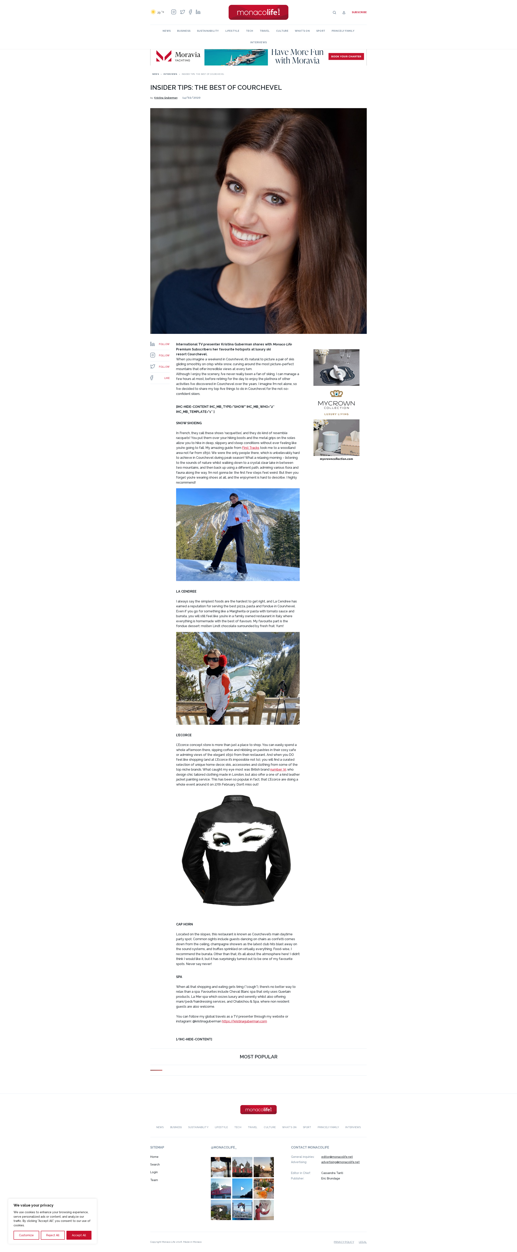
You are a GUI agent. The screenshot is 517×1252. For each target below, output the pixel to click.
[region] (52, 1221)
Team (154, 1180)
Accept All (79, 1235)
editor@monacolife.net (337, 1156)
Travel (265, 31)
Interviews (258, 42)
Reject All (52, 1235)
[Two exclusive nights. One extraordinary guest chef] (221, 1167)
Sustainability (208, 31)
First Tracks (250, 448)
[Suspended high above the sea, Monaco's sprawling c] (221, 1210)
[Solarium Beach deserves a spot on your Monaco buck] (242, 1188)
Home (154, 1156)
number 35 (278, 769)
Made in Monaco (192, 1241)
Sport (320, 31)
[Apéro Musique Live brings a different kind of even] (221, 1188)
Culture (282, 31)
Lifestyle (232, 31)
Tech (249, 31)
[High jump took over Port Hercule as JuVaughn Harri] (242, 1210)
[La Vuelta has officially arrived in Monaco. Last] (242, 1167)
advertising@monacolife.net (340, 1162)
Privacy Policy (344, 1241)
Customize (26, 1235)
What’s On (302, 31)
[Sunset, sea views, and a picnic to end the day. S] (264, 1167)
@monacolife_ (224, 1147)
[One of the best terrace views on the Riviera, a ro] (264, 1188)
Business (183, 31)
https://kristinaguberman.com (244, 1021)
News (167, 31)
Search (155, 1164)
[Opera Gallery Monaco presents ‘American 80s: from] (264, 1210)
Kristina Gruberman (165, 97)
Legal (363, 1241)
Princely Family (343, 31)
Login (154, 1172)
